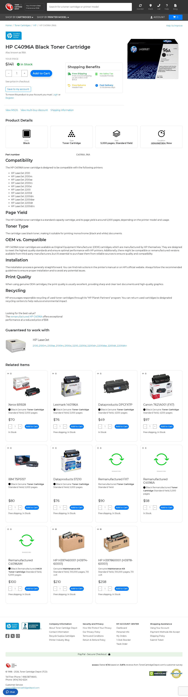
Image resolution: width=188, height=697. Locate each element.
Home (9, 25)
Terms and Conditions (93, 636)
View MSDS (12, 110)
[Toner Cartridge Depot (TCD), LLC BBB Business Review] (31, 625)
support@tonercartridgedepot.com (22, 688)
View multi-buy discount (34, 110)
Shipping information (62, 110)
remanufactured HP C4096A (26, 316)
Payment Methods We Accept (165, 632)
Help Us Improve (174, 25)
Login (55, 94)
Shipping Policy (157, 636)
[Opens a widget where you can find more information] (10, 692)
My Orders (121, 636)
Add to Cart (41, 73)
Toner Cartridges (22, 25)
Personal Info (122, 632)
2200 (75, 345)
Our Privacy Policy (91, 632)
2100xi (68, 345)
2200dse (102, 345)
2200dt (112, 345)
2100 (35, 345)
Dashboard (121, 628)
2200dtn (122, 345)
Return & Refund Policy (94, 640)
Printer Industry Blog (59, 640)
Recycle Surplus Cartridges (62, 636)
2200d (82, 345)
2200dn (91, 345)
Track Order (121, 644)
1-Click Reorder (123, 640)
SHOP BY (18, 17)
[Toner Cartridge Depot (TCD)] (14, 7)
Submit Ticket (157, 640)
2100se (51, 345)
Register (10, 98)
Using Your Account (159, 628)
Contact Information (59, 632)
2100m (42, 345)
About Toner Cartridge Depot (63, 628)
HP (34, 25)
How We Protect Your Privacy (97, 628)
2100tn (60, 345)
